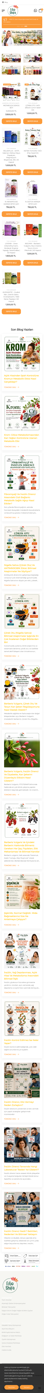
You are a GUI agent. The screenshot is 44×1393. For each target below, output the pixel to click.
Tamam (27, 1387)
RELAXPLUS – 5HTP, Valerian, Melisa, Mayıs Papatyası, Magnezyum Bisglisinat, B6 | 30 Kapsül (11, 156)
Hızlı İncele (11, 98)
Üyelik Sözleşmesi (8, 1339)
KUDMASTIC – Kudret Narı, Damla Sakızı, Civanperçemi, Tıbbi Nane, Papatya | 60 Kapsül (11, 296)
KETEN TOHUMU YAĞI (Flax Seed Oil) (33, 152)
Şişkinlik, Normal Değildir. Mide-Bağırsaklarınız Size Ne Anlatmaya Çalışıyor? (21, 916)
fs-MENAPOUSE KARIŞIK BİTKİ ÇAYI (11, 203)
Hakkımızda (6, 1350)
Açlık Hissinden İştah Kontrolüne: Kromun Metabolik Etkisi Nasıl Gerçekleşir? (21, 378)
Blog (6, 2)
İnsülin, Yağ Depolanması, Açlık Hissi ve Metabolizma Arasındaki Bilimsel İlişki (21, 975)
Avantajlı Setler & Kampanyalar (13, 103)
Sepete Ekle (11, 121)
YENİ (26, 84)
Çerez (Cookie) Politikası (11, 1343)
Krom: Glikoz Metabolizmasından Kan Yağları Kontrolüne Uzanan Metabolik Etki (21, 438)
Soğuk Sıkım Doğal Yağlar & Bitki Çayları (17, 1310)
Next (39, 38)
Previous (4, 38)
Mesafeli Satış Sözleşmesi (11, 1325)
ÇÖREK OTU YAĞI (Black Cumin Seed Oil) (32, 107)
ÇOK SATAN (7, 84)
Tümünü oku (10, 387)
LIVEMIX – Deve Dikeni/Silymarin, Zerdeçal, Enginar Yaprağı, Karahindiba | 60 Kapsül (11, 248)
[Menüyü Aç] (3, 10)
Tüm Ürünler (32, 103)
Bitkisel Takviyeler (9, 1307)
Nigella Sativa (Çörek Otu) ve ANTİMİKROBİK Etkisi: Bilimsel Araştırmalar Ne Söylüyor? (20, 568)
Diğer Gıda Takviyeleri (10, 1314)
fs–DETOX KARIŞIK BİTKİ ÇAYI (32, 203)
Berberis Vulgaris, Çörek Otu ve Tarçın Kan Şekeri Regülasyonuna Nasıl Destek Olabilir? (22, 706)
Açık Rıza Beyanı (8, 1329)
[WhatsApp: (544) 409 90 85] (35, 10)
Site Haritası (6, 1346)
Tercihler (11, 1387)
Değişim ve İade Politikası (12, 1336)
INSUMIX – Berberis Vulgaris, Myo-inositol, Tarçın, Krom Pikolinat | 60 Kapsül (33, 246)
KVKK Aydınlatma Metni (11, 1332)
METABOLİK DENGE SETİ (11, 106)
